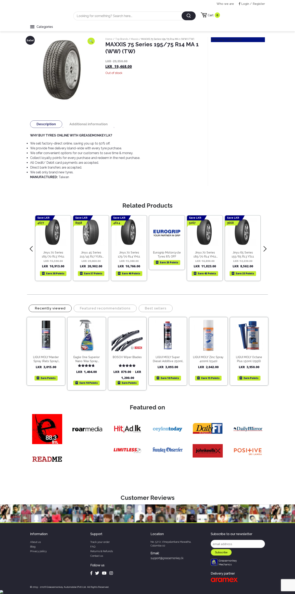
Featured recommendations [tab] (105, 308)
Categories (45, 27)
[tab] (46, 124)
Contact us (96, 555)
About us (35, 541)
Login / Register (252, 4)
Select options (129, 353)
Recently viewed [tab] (50, 308)
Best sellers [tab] (155, 308)
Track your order (100, 541)
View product (53, 254)
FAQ (92, 546)
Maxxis (134, 39)
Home (108, 39)
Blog (33, 546)
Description (46, 124)
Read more (54, 246)
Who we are (225, 4)
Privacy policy (38, 551)
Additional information (88, 124)
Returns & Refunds (101, 551)
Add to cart (48, 350)
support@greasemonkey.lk (167, 558)
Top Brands (121, 39)
